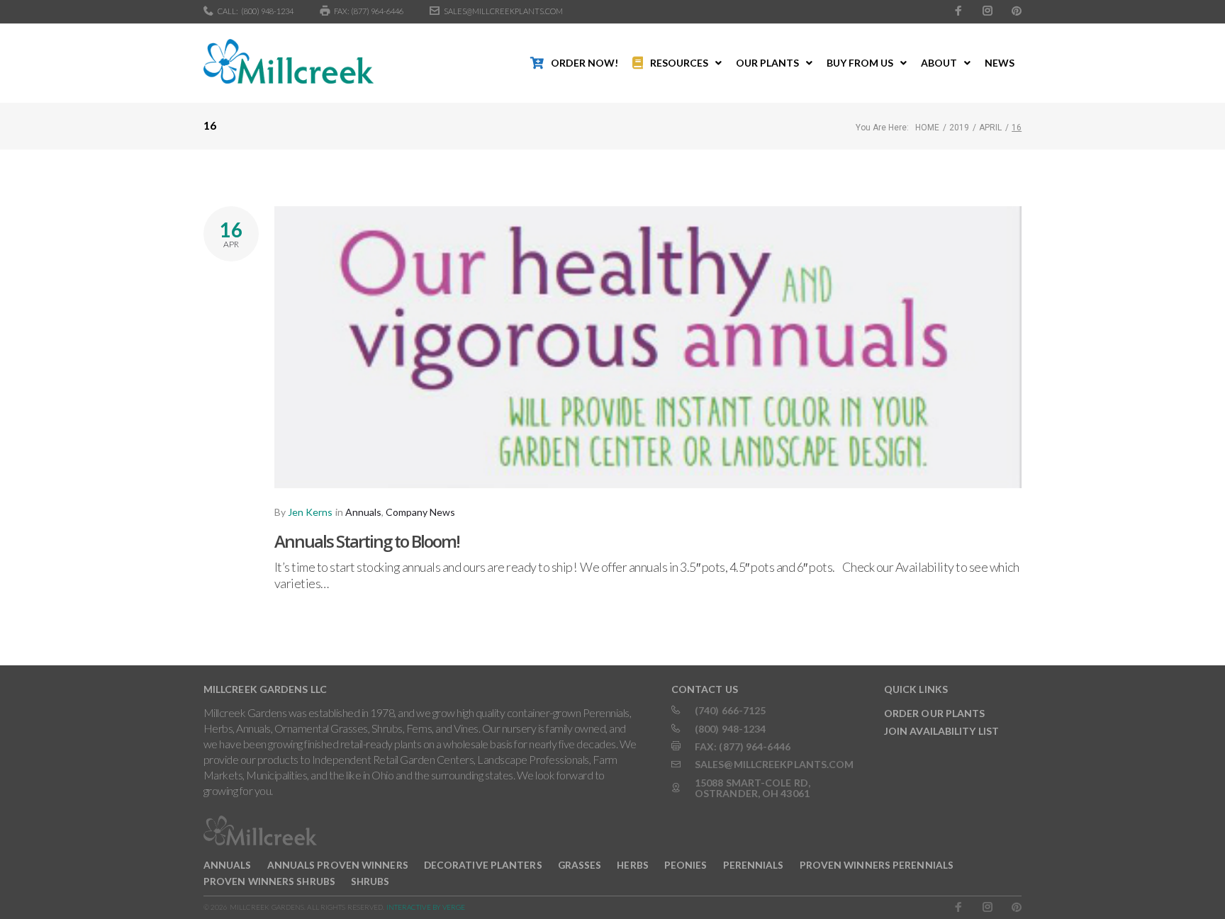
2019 (959, 128)
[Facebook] (958, 10)
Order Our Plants (934, 713)
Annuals (363, 512)
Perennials (753, 865)
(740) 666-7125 (730, 710)
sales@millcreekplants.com (503, 11)
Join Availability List (941, 731)
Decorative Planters (483, 865)
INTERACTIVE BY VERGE (426, 907)
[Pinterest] (1017, 10)
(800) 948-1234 (267, 11)
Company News (420, 512)
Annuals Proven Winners (337, 865)
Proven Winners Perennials (877, 865)
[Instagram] (987, 10)
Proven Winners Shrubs (269, 881)
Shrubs (370, 881)
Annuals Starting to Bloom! (366, 541)
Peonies (685, 865)
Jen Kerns (310, 512)
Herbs (633, 865)
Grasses (580, 865)
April (990, 128)
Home (927, 128)
